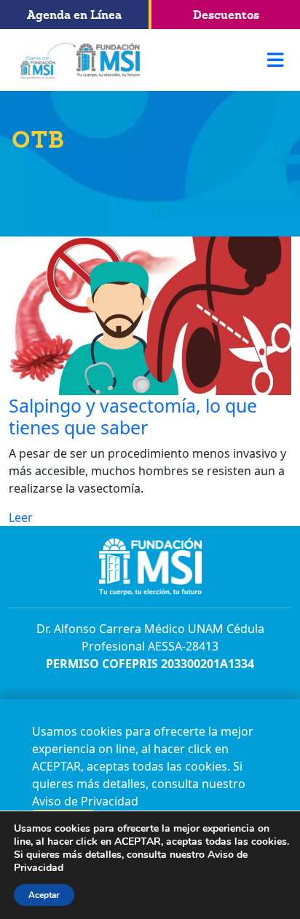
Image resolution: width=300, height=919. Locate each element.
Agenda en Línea (74, 15)
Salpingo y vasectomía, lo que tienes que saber (133, 416)
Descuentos (226, 15)
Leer (21, 517)
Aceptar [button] (44, 895)
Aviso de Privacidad (85, 801)
